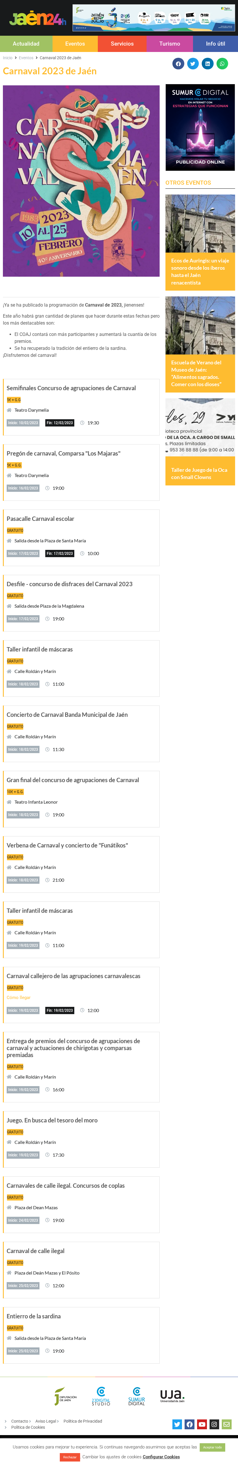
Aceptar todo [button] (212, 1447)
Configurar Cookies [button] (161, 1456)
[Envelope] (227, 1424)
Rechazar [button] (70, 1457)
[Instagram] (214, 1424)
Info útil (215, 43)
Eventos (75, 43)
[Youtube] (202, 1424)
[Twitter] (177, 1424)
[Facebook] (189, 1424)
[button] (178, 64)
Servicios (122, 43)
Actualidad (26, 43)
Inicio (7, 57)
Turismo (169, 43)
